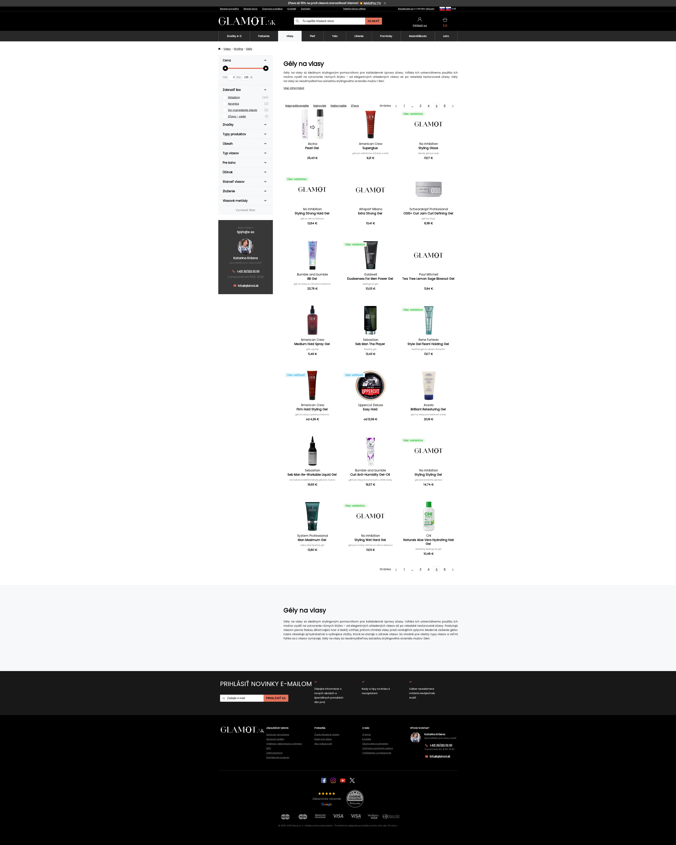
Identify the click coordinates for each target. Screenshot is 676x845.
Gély (249, 49)
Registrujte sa (406, 8)
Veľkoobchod (274, 753)
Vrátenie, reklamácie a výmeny (284, 743)
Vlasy (227, 49)
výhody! (429, 8)
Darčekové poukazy (277, 757)
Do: (239, 77)
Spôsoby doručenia (277, 734)
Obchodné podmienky (375, 743)
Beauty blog (250, 8)
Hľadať (373, 21)
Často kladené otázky (326, 734)
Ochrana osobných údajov (377, 748)
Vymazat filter (245, 210)
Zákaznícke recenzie (326, 799)
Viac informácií (293, 88)
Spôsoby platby (275, 739)
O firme (366, 734)
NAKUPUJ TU (372, 3)
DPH (268, 748)
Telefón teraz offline (354, 8)
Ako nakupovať (323, 743)
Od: (225, 77)
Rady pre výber (323, 739)
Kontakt (291, 8)
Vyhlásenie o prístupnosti (376, 753)
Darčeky (306, 8)
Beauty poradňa (229, 8)
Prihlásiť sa (276, 698)
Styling (238, 49)
